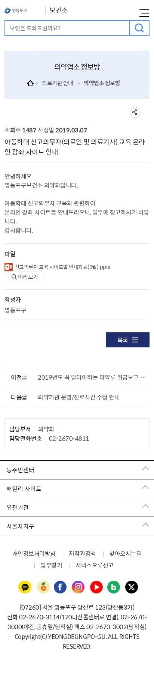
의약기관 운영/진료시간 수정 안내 (79, 396)
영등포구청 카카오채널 (25, 587)
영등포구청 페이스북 (60, 587)
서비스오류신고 (95, 564)
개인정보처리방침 (34, 553)
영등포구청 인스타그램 (78, 587)
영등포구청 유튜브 (96, 587)
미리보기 (27, 277)
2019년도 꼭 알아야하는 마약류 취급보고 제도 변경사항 (92, 377)
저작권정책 (82, 553)
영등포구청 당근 (43, 587)
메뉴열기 (144, 13)
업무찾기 (51, 564)
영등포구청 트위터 (132, 587)
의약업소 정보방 (102, 83)
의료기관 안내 (57, 83)
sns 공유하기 (135, 112)
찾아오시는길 (125, 553)
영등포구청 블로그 (114, 587)
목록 (122, 339)
